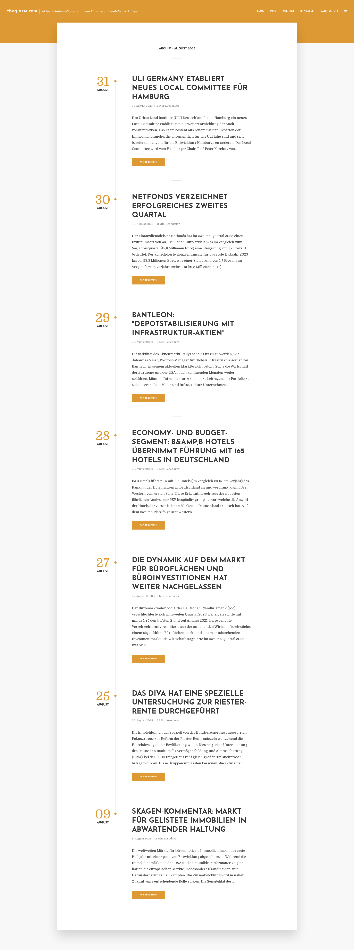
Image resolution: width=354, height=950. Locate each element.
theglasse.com (22, 11)
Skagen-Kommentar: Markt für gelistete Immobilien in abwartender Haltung (189, 821)
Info (273, 11)
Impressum (307, 11)
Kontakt (288, 11)
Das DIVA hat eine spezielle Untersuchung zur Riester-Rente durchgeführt (189, 703)
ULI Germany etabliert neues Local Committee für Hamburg (190, 88)
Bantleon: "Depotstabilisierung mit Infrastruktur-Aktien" (183, 324)
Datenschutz (329, 11)
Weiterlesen (148, 162)
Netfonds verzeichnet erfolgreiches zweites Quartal (180, 206)
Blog (260, 11)
